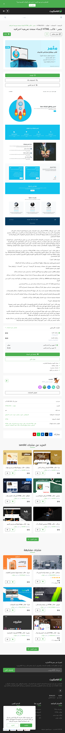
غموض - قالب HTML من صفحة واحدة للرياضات (47, 604)
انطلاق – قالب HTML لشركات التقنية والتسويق (17, 496)
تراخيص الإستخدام (36, 715)
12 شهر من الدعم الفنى (49, 348)
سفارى (18, 414)
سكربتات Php (58, 709)
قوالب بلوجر (58, 718)
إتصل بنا (32, 5)
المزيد (13, 725)
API (40, 718)
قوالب (47, 25)
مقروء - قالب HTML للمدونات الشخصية (18, 633)
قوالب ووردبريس (57, 715)
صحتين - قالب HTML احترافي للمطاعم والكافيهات (47, 496)
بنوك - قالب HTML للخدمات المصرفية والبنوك (47, 633)
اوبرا (14, 414)
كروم (21, 414)
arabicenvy (52, 635)
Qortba (23, 635)
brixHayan (22, 575)
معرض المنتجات (32, 392)
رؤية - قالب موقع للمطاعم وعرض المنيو (18, 524)
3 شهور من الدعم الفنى (49, 345)
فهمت (26, 725)
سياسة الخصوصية (36, 709)
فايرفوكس (26, 414)
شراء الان (32, 359)
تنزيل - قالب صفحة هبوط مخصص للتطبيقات (17, 572)
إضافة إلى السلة (31, 354)
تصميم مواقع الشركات (25, 425)
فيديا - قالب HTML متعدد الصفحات (20, 604)
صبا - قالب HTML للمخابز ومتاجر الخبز (49, 467)
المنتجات (53, 25)
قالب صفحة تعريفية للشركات (18, 423)
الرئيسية (60, 25)
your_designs (52, 607)
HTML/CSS (40, 25)
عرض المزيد (33, 539)
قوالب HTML (58, 712)
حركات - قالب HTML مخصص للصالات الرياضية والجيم (47, 524)
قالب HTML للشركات (31, 423)
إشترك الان (9, 670)
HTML (6, 419)
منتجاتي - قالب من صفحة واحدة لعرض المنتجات (47, 572)
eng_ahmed (22, 607)
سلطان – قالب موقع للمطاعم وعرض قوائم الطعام (17, 467)
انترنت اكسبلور (8, 414)
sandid (54, 470)
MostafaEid (52, 575)
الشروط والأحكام (36, 712)
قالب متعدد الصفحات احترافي (12, 425)
